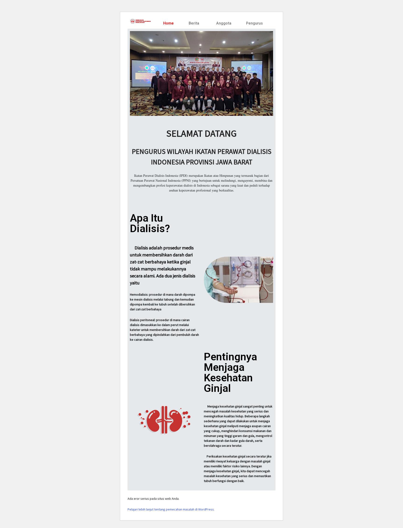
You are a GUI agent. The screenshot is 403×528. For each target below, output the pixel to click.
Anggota (223, 23)
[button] (195, 23)
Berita (194, 23)
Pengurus (254, 23)
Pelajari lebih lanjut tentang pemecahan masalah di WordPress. (171, 509)
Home (168, 23)
